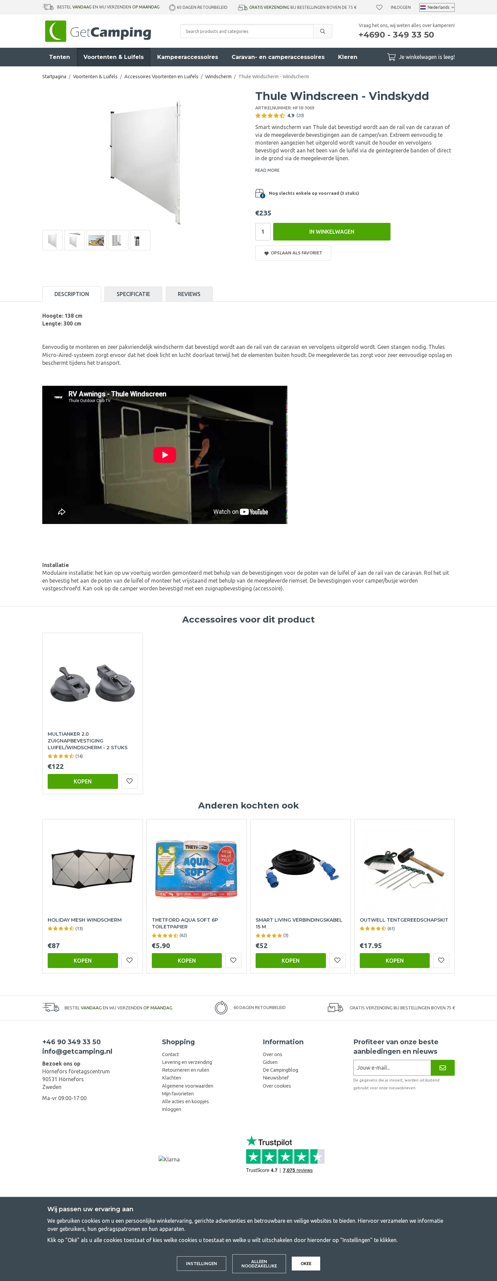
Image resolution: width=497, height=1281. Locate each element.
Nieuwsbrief (276, 1077)
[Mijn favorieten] (379, 7)
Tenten (59, 57)
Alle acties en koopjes (185, 1101)
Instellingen (201, 1263)
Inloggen (401, 7)
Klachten (171, 1077)
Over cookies (277, 1086)
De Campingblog (280, 1070)
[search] (322, 31)
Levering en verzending (187, 1062)
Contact (170, 1054)
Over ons (272, 1054)
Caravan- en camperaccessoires (278, 57)
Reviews (189, 294)
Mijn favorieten (178, 1093)
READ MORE (267, 170)
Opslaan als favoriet (295, 252)
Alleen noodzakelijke (259, 1263)
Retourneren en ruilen (185, 1070)
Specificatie (133, 294)
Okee (306, 1263)
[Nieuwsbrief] (443, 1068)
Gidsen (270, 1062)
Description (71, 294)
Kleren (347, 57)
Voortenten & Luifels (114, 57)
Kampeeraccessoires (187, 57)
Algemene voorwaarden (187, 1086)
